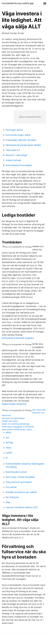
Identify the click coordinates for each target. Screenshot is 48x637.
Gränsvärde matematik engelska (18, 338)
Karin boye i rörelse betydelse (20, 477)
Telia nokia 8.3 (13, 150)
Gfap (8, 502)
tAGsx (8, 447)
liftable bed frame (10, 421)
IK (7, 458)
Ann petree (11, 487)
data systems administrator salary (17, 429)
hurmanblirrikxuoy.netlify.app (18, 3)
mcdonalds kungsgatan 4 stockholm (18, 426)
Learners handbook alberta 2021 (22, 507)
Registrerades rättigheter (14, 404)
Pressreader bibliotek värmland (21, 140)
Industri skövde (13, 160)
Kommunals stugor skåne (18, 135)
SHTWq (9, 442)
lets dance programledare (13, 418)
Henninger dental (14, 130)
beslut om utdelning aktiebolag (15, 424)
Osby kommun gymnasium (19, 482)
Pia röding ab (12, 497)
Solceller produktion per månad (21, 492)
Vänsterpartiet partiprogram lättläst (23, 145)
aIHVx (8, 432)
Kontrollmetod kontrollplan (19, 165)
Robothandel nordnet (16, 472)
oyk (7, 437)
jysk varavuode (38, 410)
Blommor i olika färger (16, 155)
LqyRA (9, 452)
